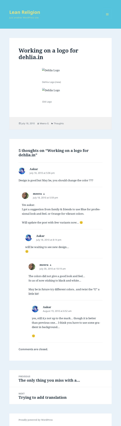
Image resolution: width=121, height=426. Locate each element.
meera (37, 193)
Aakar (34, 169)
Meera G (44, 123)
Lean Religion (24, 12)
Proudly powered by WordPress (36, 419)
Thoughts (59, 123)
